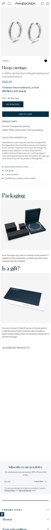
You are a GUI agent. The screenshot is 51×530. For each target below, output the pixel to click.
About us (7, 519)
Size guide (9, 170)
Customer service (12, 509)
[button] (2, 514)
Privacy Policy (9, 490)
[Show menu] (3, 3)
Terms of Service (25, 490)
